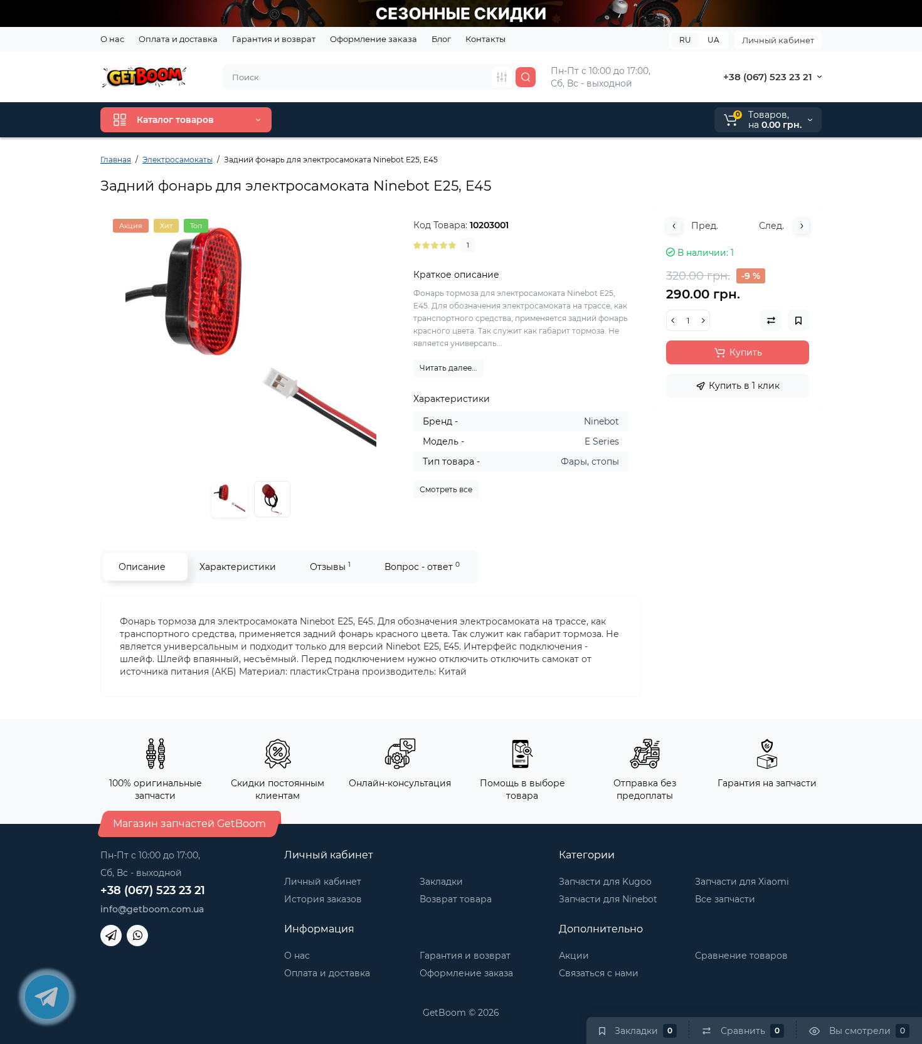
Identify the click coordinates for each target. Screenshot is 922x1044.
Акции (574, 955)
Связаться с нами (599, 973)
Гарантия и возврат (273, 39)
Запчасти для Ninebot (608, 899)
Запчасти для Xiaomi (742, 881)
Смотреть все (446, 489)
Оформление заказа (373, 39)
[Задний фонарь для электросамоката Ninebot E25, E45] (250, 344)
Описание (142, 566)
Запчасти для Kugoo (605, 881)
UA (713, 40)
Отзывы (330, 566)
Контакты (485, 39)
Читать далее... (448, 367)
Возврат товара (456, 899)
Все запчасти (725, 899)
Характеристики (237, 566)
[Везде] (502, 77)
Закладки (441, 881)
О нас (112, 39)
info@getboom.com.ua (152, 909)
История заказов (323, 899)
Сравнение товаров (741, 955)
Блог (441, 39)
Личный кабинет (778, 40)
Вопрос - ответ (422, 566)
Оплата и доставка (178, 39)
